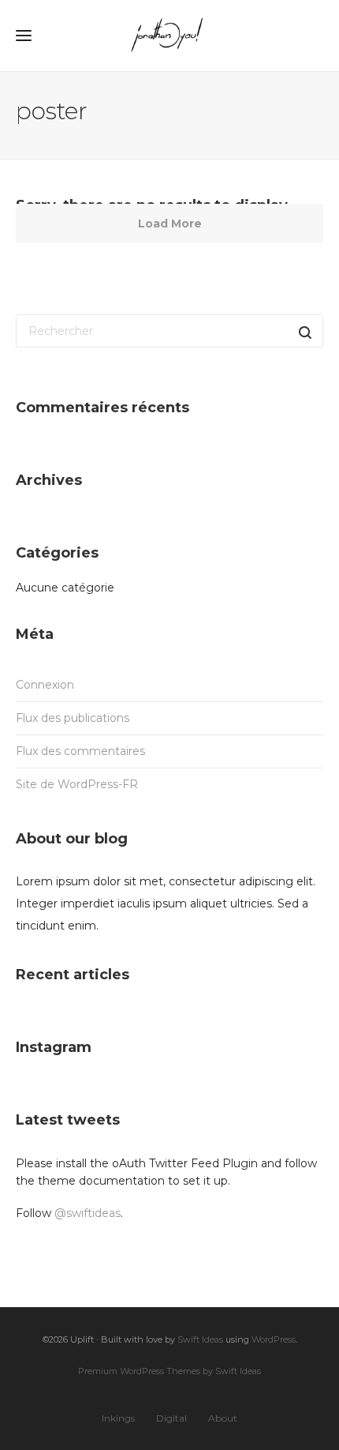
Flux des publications (72, 718)
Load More (170, 223)
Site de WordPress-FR (77, 784)
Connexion (45, 685)
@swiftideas (87, 1213)
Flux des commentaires (80, 751)
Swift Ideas (200, 1339)
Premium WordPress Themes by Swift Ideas (169, 1371)
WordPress (273, 1339)
